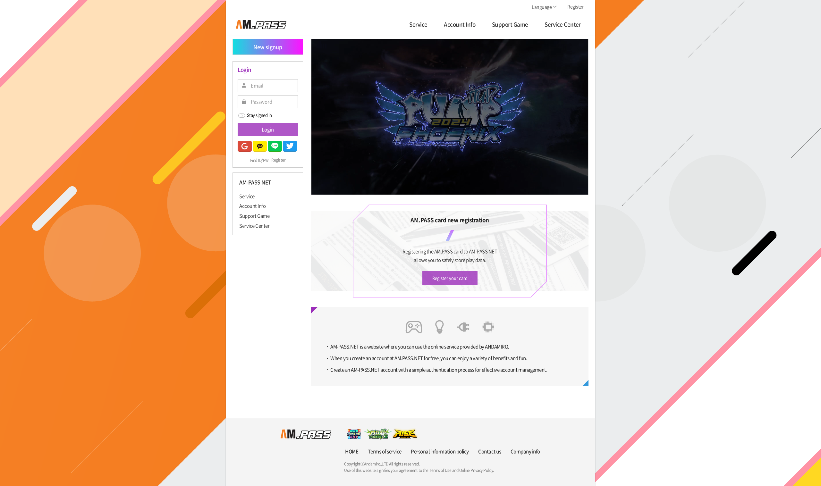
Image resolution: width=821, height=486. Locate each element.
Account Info (252, 205)
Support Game (254, 215)
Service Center (254, 225)
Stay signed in (259, 115)
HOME (351, 451)
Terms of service (385, 451)
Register (278, 160)
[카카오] (260, 146)
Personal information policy (440, 451)
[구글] (245, 146)
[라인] (275, 146)
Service (247, 195)
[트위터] (290, 146)
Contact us (489, 451)
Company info (525, 451)
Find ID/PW (259, 160)
